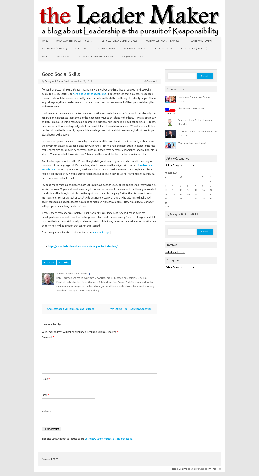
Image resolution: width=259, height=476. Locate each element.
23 (211, 194)
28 (196, 198)
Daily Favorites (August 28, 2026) (74, 41)
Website (46, 411)
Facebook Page (101, 232)
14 (196, 190)
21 (196, 194)
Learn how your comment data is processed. (109, 438)
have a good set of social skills (89, 93)
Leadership (63, 262)
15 (203, 190)
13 (188, 190)
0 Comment (150, 81)
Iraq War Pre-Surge (133, 56)
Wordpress (215, 469)
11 (173, 190)
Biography (63, 56)
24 (166, 198)
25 (173, 198)
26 (181, 198)
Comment (48, 337)
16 (211, 190)
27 (188, 198)
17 (166, 194)
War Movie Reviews (201, 41)
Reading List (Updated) (54, 48)
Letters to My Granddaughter (95, 56)
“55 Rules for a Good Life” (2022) (119, 41)
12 (181, 190)
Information (49, 262)
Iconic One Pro (179, 469)
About (45, 56)
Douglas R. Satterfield (57, 81)
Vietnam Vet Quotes (135, 48)
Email (45, 395)
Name (46, 379)
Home (45, 41)
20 (188, 194)
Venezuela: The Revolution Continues (132, 308)
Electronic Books (105, 48)
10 (166, 190)
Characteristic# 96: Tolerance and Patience (69, 308)
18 (173, 194)
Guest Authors (163, 48)
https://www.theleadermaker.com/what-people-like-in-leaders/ (82, 246)
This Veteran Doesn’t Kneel (191, 108)
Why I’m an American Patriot (192, 143)
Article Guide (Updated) (194, 48)
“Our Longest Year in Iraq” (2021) (164, 41)
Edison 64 (80, 48)
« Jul (167, 206)
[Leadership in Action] (129, 36)
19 (181, 194)
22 (203, 194)
